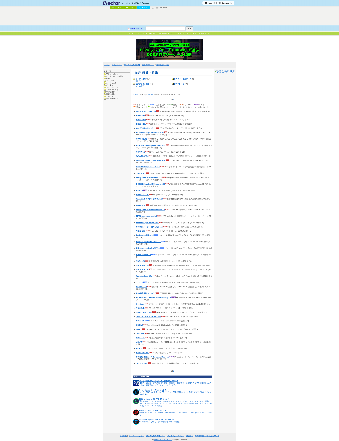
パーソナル (110, 81)
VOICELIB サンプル (144, 312)
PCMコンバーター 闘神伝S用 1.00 (149, 227)
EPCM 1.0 (140, 321)
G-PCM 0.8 (140, 152)
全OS (172, 33)
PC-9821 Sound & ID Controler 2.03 (150, 184)
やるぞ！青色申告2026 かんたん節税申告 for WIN (158, 381)
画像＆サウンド (148, 65)
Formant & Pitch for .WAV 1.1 (148, 242)
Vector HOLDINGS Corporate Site (220, 3)
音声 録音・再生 (162, 65)
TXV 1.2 (139, 283)
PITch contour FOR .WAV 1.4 (148, 248)
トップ (107, 65)
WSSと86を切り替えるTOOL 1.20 (149, 199)
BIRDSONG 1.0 (142, 353)
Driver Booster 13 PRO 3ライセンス (153, 410)
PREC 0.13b (141, 124)
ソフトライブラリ (116, 7)
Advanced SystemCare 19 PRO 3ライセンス (156, 419)
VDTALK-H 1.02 (142, 270)
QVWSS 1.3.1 (142, 139)
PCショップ (129, 7)
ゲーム (108, 78)
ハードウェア (111, 83)
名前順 (150, 94)
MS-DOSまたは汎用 (132, 65)
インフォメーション (136, 436)
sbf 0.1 (139, 329)
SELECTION (164, 8)
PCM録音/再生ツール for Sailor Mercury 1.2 (153, 298)
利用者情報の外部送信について (207, 436)
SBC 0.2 (139, 325)
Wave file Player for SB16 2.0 (148, 167)
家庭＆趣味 (110, 94)
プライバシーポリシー (175, 436)
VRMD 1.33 (141, 231)
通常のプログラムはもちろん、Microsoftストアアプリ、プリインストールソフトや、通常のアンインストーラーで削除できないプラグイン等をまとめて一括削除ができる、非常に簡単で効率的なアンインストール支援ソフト (175, 403)
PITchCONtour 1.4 (143, 255)
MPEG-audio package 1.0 (146, 216)
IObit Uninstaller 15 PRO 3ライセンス (154, 399)
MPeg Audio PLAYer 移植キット (149, 178)
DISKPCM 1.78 (142, 195)
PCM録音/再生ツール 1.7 (146, 293)
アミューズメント (113, 74)
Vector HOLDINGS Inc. (163, 440)
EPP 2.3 (139, 191)
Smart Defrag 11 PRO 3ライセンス (153, 390)
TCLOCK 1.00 (142, 363)
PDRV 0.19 (140, 116)
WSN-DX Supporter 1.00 (146, 111)
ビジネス (109, 85)
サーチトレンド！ (137, 29)
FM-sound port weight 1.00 (147, 223)
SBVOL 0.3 (141, 173)
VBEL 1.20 (140, 261)
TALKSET (140, 334)
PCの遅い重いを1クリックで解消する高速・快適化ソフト (161, 422)
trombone (140, 304)
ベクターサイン (143, 7)
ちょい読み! (155, 8)
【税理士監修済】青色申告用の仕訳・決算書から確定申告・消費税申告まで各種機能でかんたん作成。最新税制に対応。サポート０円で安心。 (175, 384)
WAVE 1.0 (140, 338)
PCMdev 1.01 (141, 287)
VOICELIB (140, 308)
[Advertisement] (169, 17)
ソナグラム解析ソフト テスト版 (148, 317)
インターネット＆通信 (114, 76)
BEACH (139, 348)
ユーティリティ (112, 90)
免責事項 (189, 436)
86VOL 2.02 (141, 205)
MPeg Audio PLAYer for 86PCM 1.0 (150, 210)
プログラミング (112, 87)
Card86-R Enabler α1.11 (146, 128)
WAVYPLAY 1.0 (142, 156)
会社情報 (123, 436)
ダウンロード (117, 65)
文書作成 (109, 96)
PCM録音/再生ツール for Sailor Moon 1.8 (153, 357)
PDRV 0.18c (141, 120)
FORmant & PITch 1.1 (145, 235)
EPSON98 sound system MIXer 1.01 (151, 145)
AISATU (139, 342)
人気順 (135, 94)
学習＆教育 (110, 92)
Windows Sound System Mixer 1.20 (151, 160)
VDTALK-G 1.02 (142, 265)
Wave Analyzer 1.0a (144, 276)
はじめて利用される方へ (155, 436)
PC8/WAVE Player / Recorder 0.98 (150, 132)
